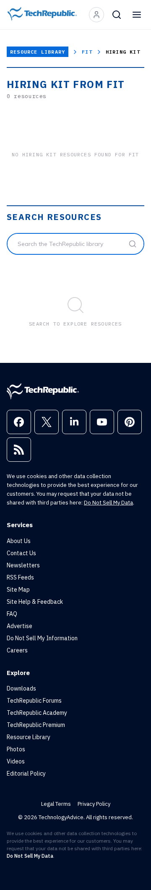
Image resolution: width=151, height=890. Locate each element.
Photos (16, 749)
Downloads (21, 688)
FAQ (12, 614)
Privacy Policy (94, 803)
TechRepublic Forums (34, 700)
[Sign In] (96, 14)
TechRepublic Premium (36, 725)
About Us (19, 541)
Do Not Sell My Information (42, 638)
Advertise (19, 626)
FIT (87, 52)
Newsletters (23, 565)
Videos (16, 761)
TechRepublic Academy (37, 713)
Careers (17, 650)
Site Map (18, 589)
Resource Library (37, 52)
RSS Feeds (20, 577)
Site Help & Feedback (35, 601)
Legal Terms (56, 803)
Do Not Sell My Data (108, 502)
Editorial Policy (26, 773)
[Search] (116, 14)
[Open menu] (136, 14)
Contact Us (21, 553)
